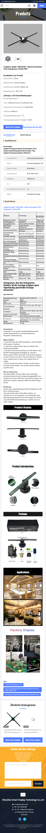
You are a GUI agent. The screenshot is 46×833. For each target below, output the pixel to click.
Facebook (20, 819)
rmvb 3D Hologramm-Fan (13, 685)
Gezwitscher (24, 819)
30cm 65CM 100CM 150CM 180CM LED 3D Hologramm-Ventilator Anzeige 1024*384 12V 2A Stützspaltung (33, 731)
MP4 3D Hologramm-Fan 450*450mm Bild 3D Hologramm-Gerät (12, 731)
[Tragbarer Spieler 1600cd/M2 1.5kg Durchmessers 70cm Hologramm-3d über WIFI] (23, 38)
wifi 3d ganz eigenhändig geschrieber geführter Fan (22, 694)
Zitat (42, 5)
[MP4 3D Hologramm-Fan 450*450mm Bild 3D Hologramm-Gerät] (13, 719)
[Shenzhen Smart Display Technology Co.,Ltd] (9, 5)
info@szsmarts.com (9, 1)
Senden (38, 783)
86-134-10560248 (38, 1)
